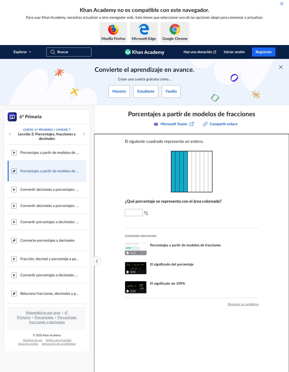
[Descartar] (281, 3)
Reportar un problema (243, 304)
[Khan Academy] (144, 52)
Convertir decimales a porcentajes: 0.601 (49, 189)
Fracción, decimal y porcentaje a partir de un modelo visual (49, 259)
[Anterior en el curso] (10, 134)
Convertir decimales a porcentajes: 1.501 (49, 206)
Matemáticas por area (43, 313)
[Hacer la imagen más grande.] (191, 171)
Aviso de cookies (28, 344)
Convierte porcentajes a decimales (47, 240)
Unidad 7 (63, 129)
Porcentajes (44, 317)
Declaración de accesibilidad (59, 344)
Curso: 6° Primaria (38, 129)
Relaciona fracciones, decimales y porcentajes (49, 293)
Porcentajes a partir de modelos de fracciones (49, 152)
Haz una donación (198, 52)
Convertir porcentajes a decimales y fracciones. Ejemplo (49, 275)
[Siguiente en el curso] (83, 134)
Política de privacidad (58, 340)
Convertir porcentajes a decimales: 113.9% (49, 222)
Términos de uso (32, 340)
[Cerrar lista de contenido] (97, 261)
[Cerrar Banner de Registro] (280, 67)
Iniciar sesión (234, 52)
